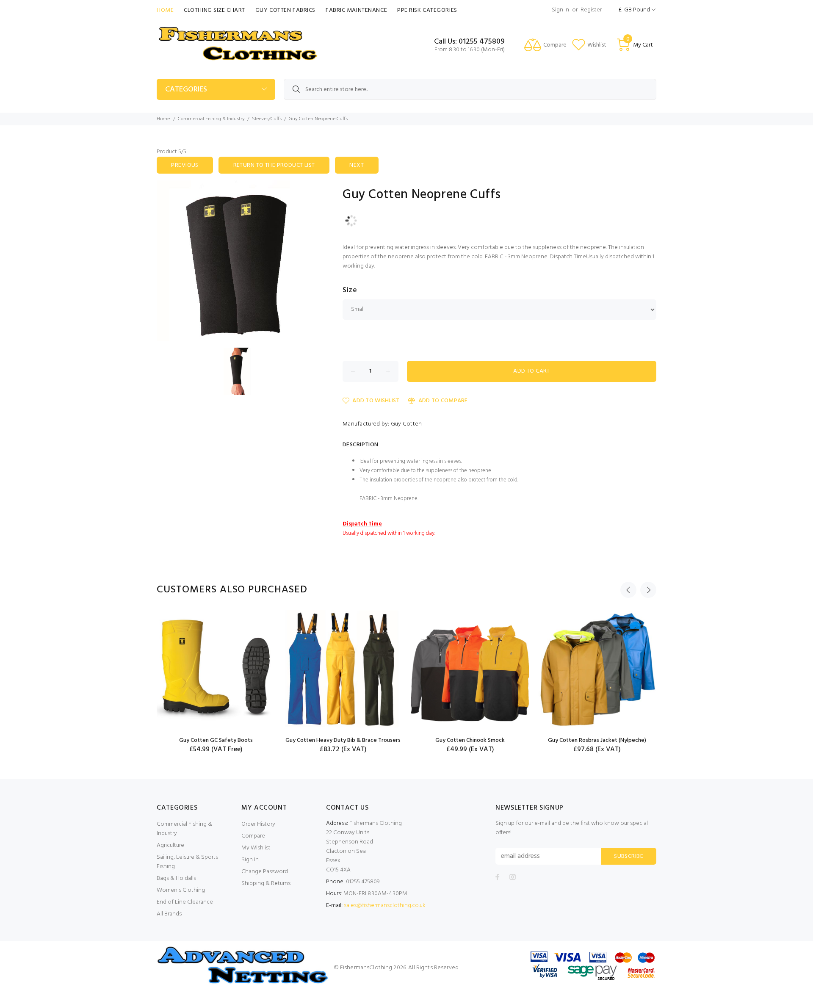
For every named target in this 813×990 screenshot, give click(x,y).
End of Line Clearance (185, 902)
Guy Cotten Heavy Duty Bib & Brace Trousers (343, 740)
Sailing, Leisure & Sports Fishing (187, 861)
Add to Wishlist (375, 401)
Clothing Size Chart (214, 10)
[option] (215, 682)
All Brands (169, 914)
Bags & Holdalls (176, 878)
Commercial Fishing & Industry (211, 119)
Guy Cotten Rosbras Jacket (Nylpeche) (597, 740)
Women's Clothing (181, 890)
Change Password (264, 872)
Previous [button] (628, 590)
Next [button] (648, 590)
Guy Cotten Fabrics (285, 10)
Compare (253, 836)
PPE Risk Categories (427, 10)
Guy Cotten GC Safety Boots (216, 740)
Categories (186, 89)
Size (350, 290)
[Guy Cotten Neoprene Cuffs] (237, 261)
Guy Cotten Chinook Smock (470, 740)
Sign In (560, 10)
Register (591, 10)
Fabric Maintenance (356, 10)
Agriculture (170, 845)
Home (165, 10)
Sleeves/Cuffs (267, 119)
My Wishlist (256, 848)
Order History (258, 824)
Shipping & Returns (265, 883)
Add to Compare (442, 401)
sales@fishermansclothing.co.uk (385, 905)
